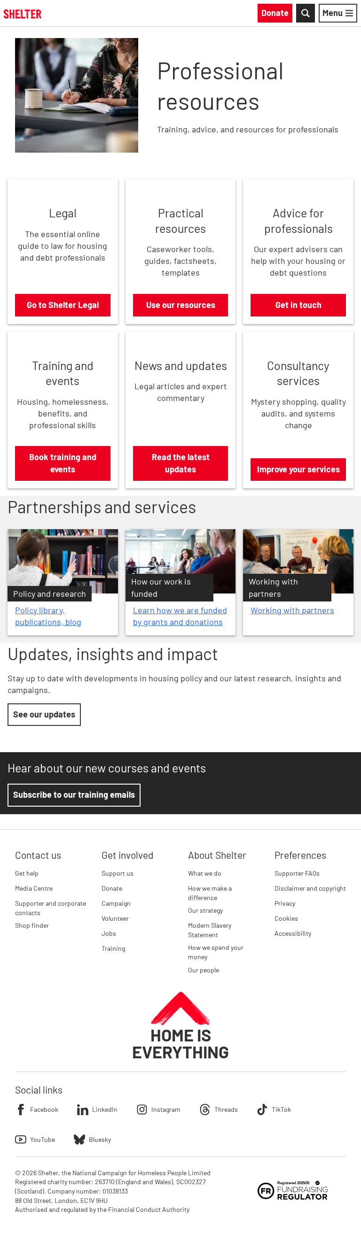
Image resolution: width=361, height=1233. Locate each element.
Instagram (165, 1109)
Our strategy (205, 910)
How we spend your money (215, 952)
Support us (117, 873)
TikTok (281, 1109)
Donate (112, 888)
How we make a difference (210, 893)
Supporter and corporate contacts (50, 908)
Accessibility (293, 933)
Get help (27, 873)
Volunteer (115, 918)
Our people (203, 970)
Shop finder (32, 925)
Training (113, 948)
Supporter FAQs (297, 873)
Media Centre (34, 888)
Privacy (285, 903)
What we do (204, 873)
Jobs (109, 933)
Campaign (116, 903)
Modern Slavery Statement (209, 930)
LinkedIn (105, 1109)
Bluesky (100, 1139)
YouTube (42, 1139)
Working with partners (292, 610)
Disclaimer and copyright (310, 888)
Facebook (44, 1109)
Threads (226, 1109)
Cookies (286, 918)
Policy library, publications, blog (48, 616)
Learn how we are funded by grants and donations (180, 616)
